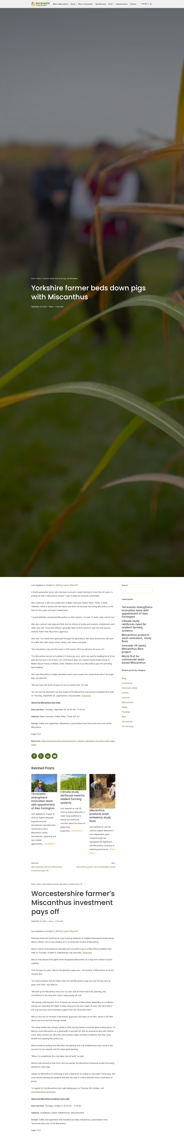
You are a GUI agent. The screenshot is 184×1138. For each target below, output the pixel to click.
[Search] (151, 4)
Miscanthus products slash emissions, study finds (100, 816)
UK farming (127, 726)
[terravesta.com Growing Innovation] (40, 4)
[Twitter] (41, 756)
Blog (124, 678)
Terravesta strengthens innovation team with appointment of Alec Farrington (43, 801)
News (39, 278)
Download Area (121, 4)
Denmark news (129, 688)
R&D (124, 716)
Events (125, 692)
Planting (126, 712)
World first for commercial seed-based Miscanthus (134, 659)
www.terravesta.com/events (43, 1092)
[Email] (55, 756)
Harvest (126, 697)
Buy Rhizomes (101, 4)
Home (33, 278)
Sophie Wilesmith (70, 585)
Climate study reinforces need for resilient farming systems (72, 797)
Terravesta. (86, 696)
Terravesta (127, 721)
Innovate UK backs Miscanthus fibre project (134, 649)
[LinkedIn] (48, 756)
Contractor (127, 683)
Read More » (50, 844)
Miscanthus (127, 702)
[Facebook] (34, 756)
